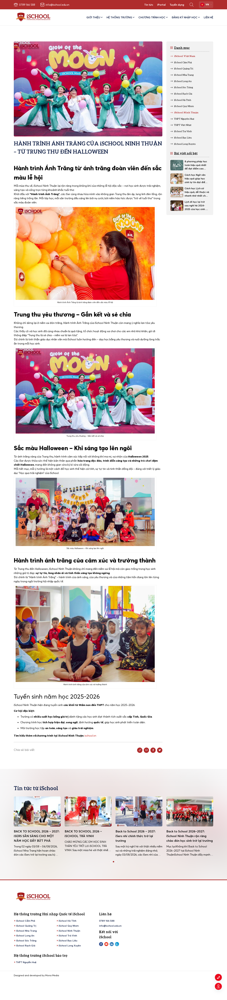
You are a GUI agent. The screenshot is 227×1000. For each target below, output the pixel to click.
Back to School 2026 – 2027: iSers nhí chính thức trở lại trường (85, 836)
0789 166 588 (106, 920)
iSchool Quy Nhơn (68, 925)
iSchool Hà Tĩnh (67, 920)
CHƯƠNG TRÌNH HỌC (151, 17)
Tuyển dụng (177, 4)
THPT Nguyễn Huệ (26, 962)
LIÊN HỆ (208, 17)
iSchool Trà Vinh (67, 935)
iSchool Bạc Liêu (67, 940)
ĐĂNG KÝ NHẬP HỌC (184, 17)
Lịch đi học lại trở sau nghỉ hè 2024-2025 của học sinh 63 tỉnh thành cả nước (196, 205)
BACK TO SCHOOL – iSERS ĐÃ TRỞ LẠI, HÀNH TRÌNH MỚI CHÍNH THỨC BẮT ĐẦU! (188, 836)
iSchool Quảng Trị (26, 925)
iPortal (161, 4)
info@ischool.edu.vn (110, 925)
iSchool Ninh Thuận (69, 930)
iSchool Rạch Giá (25, 945)
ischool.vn (91, 735)
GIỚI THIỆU (93, 17)
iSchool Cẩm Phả (25, 920)
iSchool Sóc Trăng (26, 940)
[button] (111, 861)
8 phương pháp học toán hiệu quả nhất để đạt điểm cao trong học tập (196, 165)
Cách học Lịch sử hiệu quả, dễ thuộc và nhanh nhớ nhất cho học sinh (197, 192)
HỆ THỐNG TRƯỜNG (119, 17)
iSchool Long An (25, 935)
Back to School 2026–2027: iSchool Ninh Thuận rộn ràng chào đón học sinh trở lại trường (138, 836)
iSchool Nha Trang (26, 930)
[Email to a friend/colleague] (146, 750)
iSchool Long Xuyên (69, 945)
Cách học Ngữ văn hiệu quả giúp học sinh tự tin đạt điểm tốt (196, 178)
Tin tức (148, 4)
